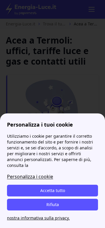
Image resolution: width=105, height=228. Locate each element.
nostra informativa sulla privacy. (38, 218)
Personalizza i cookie (30, 176)
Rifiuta (52, 204)
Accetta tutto (52, 190)
